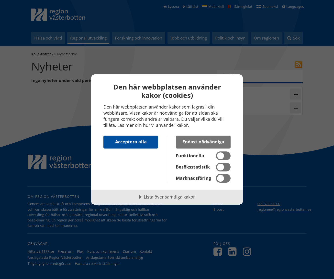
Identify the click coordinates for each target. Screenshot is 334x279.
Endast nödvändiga (203, 142)
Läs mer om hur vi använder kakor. (153, 125)
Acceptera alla (131, 142)
